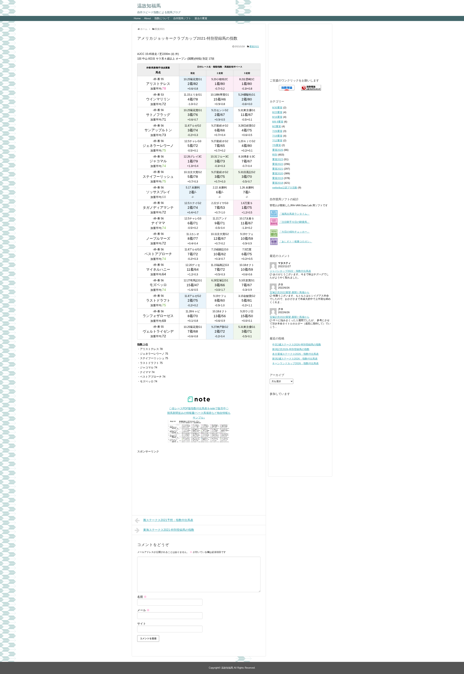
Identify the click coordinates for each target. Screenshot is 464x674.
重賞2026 (277, 149)
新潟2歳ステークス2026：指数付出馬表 (295, 358)
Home (137, 18)
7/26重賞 (277, 131)
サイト (141, 623)
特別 (274, 154)
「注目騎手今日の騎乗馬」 (294, 222)
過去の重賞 (200, 18)
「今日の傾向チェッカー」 (294, 231)
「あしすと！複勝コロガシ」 (295, 241)
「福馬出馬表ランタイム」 (294, 213)
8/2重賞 (276, 126)
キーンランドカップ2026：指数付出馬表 (295, 363)
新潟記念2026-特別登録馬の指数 (290, 349)
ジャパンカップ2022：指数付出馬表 (290, 271)
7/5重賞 (276, 145)
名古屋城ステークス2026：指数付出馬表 (295, 353)
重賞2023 (277, 159)
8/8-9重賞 (277, 121)
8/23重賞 (277, 112)
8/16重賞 (277, 117)
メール (143, 610)
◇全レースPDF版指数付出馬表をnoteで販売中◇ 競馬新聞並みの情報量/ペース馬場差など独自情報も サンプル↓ (199, 413)
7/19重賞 (277, 135)
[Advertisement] (198, 479)
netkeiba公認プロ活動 (284, 187)
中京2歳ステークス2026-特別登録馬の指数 (296, 344)
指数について (162, 18)
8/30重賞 (277, 107)
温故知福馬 (149, 6)
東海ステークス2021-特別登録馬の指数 (168, 529)
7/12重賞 (277, 140)
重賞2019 (277, 178)
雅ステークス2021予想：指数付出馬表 (168, 520)
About (147, 18)
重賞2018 (277, 182)
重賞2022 (277, 164)
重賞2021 (254, 46)
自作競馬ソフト (182, 18)
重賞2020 (277, 173)
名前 (142, 596)
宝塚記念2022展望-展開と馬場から (289, 292)
